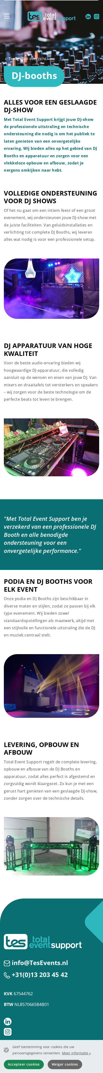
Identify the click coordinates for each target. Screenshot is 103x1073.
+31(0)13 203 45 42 (40, 974)
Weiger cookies (65, 1064)
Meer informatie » (76, 1053)
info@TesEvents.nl (40, 962)
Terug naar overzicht (27, 58)
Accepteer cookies (24, 1064)
